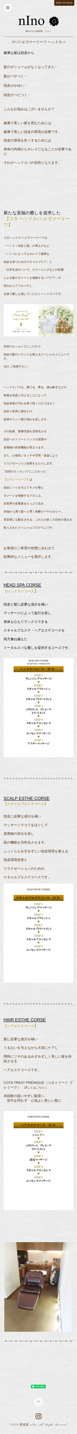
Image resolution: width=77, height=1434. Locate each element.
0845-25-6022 (64, 3)
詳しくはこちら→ (35, 1087)
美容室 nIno (28, 1425)
